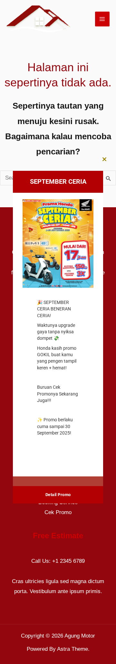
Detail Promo (58, 494)
